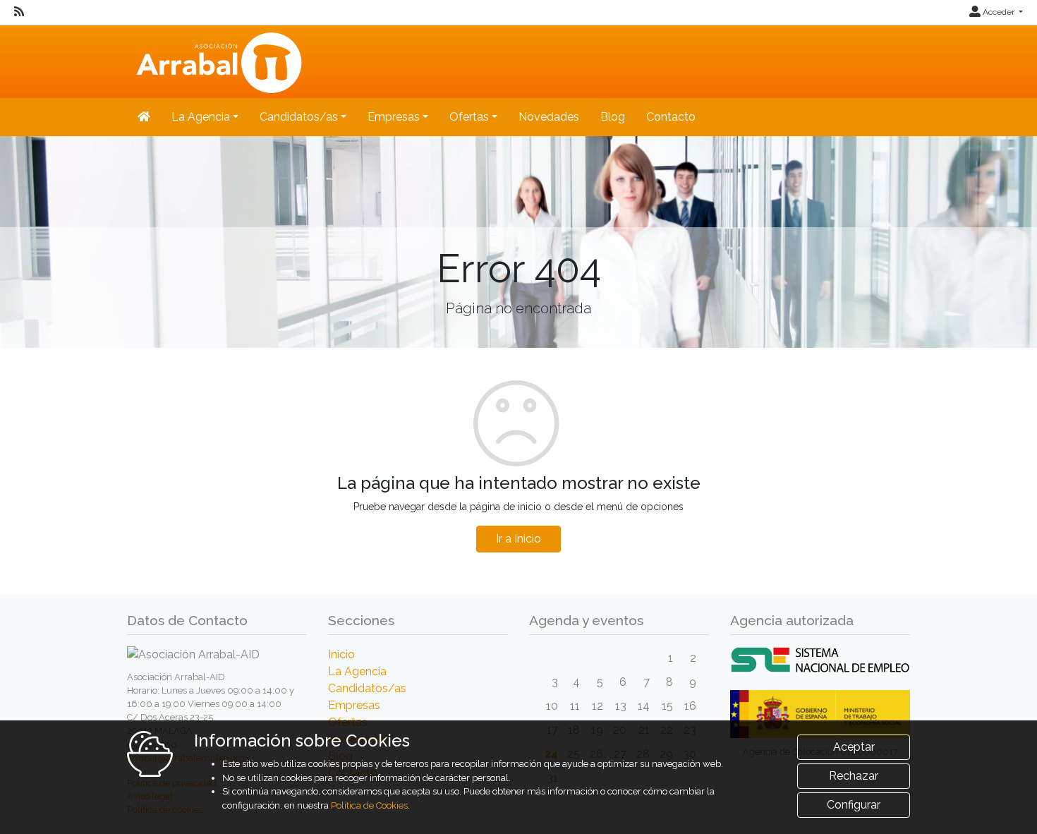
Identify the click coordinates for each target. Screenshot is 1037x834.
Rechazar (853, 775)
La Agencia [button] (200, 116)
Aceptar (854, 747)
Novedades (548, 116)
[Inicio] (217, 60)
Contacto (671, 116)
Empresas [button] (394, 116)
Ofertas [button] (469, 116)
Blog (612, 116)
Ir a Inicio (518, 538)
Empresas (354, 705)
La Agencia (357, 671)
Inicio (341, 654)
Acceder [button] (999, 12)
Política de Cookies (369, 805)
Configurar (853, 804)
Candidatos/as (367, 688)
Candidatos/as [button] (299, 116)
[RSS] (19, 12)
